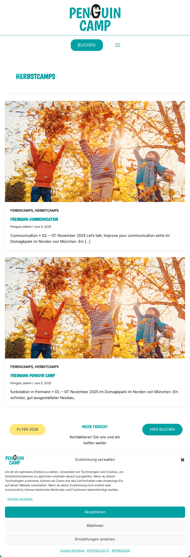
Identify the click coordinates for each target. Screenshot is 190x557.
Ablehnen (95, 525)
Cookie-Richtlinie (72, 550)
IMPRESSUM (121, 550)
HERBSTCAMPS (47, 210)
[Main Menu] (117, 45)
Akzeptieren (95, 512)
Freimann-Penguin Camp (32, 375)
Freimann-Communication (34, 219)
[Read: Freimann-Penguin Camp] (95, 307)
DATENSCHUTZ (98, 550)
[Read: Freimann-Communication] (95, 151)
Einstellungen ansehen (95, 539)
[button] (182, 459)
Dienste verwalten (20, 499)
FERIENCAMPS (21, 210)
